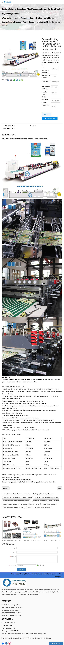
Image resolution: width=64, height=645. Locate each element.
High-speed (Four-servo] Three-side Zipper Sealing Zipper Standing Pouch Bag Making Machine (37, 540)
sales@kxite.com (10, 628)
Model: (5, 126)
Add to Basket (51, 118)
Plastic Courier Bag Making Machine (11, 615)
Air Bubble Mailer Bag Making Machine (12, 607)
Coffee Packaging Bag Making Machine (39, 507)
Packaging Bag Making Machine (43, 494)
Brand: (32, 126)
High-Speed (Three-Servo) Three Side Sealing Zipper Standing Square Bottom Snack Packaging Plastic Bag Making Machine (16, 540)
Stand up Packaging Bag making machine (46, 501)
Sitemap (48, 638)
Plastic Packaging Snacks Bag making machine (17, 497)
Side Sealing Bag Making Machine (11, 605)
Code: (4, 128)
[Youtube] (9, 643)
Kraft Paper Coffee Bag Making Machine (42, 504)
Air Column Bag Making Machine (10, 610)
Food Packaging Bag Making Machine (46, 497)
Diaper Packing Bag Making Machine (11, 612)
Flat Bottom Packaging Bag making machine (16, 501)
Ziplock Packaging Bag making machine (15, 504)
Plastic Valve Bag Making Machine (13, 507)
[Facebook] (3, 643)
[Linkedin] (6, 643)
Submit (21, 569)
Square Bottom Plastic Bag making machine (16, 494)
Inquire (46, 114)
